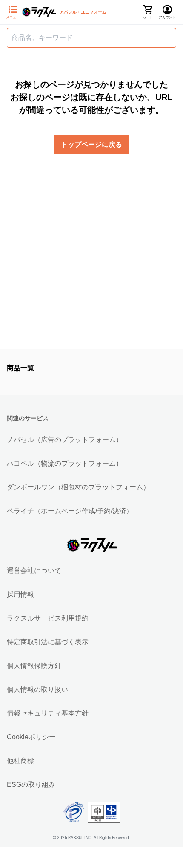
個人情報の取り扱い (37, 689)
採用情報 (20, 594)
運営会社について (34, 570)
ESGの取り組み (31, 784)
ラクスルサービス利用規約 (48, 618)
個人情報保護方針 (34, 665)
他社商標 (20, 760)
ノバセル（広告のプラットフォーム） (65, 439)
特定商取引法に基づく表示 (48, 642)
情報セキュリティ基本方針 (48, 713)
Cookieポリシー (31, 737)
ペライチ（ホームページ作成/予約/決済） (70, 510)
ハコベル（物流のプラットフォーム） (65, 463)
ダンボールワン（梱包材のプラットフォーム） (78, 487)
